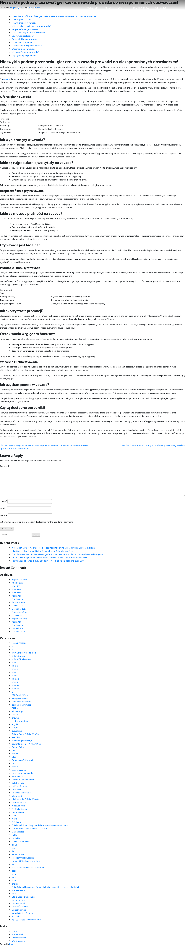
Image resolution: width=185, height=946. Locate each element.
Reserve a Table (140, 8)
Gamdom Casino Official (23, 780)
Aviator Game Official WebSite (25, 734)
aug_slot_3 (17, 731)
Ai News (15, 708)
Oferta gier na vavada (21, 20)
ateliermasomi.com (20, 721)
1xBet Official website (21, 659)
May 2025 (16, 593)
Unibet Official (18, 903)
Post (14, 851)
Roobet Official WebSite (23, 858)
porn (14, 848)
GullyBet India (18, 783)
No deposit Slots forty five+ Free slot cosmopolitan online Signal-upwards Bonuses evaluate (53, 548)
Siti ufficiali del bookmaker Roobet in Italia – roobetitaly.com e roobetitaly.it (45, 887)
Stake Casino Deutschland (23, 897)
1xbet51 (15, 675)
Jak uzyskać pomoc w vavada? (25, 52)
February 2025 (18, 602)
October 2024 (18, 615)
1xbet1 (14, 662)
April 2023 (16, 622)
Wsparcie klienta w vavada (23, 49)
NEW (14, 815)
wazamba (16, 916)
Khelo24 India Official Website (25, 799)
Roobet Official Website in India (26, 861)
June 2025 (16, 589)
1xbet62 (15, 685)
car (13, 763)
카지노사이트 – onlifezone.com (26, 920)
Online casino (18, 832)
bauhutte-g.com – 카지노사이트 (26, 744)
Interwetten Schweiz (21, 793)
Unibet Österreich (20, 907)
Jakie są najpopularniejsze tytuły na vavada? (31, 26)
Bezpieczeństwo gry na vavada (26, 29)
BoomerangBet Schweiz (23, 760)
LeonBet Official (19, 802)
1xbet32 (15, 669)
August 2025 (18, 583)
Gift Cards (160, 8)
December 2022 (19, 628)
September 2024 (19, 619)
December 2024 (19, 609)
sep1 (14, 874)
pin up (14, 845)
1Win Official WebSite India (24, 653)
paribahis (16, 838)
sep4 (14, 881)
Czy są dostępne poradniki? (24, 55)
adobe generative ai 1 (21, 702)
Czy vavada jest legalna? (23, 36)
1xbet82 (15, 689)
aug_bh (15, 724)
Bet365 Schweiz (19, 747)
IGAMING (16, 789)
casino (15, 767)
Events (122, 8)
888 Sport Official (20, 695)
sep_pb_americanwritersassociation (28, 868)
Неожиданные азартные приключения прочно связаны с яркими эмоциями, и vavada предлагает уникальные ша (45, 447)
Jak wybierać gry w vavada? (24, 23)
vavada (6, 79)
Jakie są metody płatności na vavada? (29, 33)
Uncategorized (18, 900)
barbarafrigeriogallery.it (22, 741)
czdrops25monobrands (22, 773)
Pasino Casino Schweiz (22, 841)
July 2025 (16, 586)
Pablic (14, 835)
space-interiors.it (19, 890)
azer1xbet (16, 737)
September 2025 (19, 579)
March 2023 (17, 625)
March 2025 (17, 599)
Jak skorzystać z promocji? (23, 42)
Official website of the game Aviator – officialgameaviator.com (40, 825)
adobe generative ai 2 (21, 705)
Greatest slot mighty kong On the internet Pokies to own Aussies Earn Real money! (49, 558)
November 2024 (19, 612)
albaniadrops (17, 711)
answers (15, 718)
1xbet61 (15, 682)
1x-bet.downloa (18, 656)
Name (3, 501)
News (14, 819)
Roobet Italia (18, 854)
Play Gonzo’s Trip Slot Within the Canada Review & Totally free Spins (43, 551)
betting (15, 754)
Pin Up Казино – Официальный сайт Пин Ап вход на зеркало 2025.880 (48, 561)
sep (13, 864)
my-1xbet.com (18, 812)
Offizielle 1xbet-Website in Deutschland (29, 828)
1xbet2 (15, 666)
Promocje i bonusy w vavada (25, 39)
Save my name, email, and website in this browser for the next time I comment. (37, 522)
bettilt (14, 750)
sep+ (14, 871)
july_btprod (17, 796)
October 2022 (18, 632)
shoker (15, 884)
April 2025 (16, 596)
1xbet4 (15, 672)
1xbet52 (15, 679)
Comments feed (19, 938)
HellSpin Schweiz (19, 786)
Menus (108, 8)
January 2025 (18, 606)
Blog (14, 757)
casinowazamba (19, 770)
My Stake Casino (19, 809)
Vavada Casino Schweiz (22, 913)
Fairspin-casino (18, 776)
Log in (14, 931)
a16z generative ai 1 (20, 698)
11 (12, 649)
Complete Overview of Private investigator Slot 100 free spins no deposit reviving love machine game (57, 554)
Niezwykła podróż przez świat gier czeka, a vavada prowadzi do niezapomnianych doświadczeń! (55, 16)
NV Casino (16, 822)
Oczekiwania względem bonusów (27, 46)
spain (14, 894)
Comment (5, 466)
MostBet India (18, 806)
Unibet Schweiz (19, 910)
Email (3, 508)
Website (3, 515)
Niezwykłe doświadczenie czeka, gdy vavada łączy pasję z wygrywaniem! (152, 445)
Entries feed (17, 934)
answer (15, 715)
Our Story (93, 8)
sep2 (14, 877)
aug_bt (15, 728)
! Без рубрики (19, 643)
